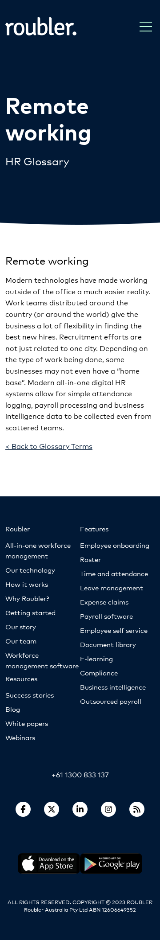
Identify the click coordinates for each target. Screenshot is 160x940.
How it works (26, 584)
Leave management (111, 587)
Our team (20, 640)
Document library (108, 644)
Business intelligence (113, 687)
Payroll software (106, 616)
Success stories (29, 694)
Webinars (20, 737)
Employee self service (114, 630)
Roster (90, 559)
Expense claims (104, 601)
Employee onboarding (114, 545)
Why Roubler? (27, 598)
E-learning (96, 658)
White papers (26, 723)
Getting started (30, 612)
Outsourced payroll (110, 701)
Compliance (99, 672)
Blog (12, 709)
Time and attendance (114, 573)
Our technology (30, 570)
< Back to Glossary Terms (48, 446)
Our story (20, 626)
